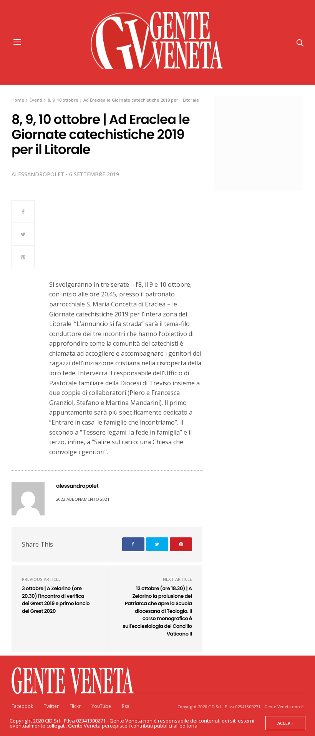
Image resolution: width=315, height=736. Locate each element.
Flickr (75, 706)
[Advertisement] (268, 142)
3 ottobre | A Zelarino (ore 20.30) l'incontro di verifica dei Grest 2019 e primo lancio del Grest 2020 (56, 600)
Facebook (22, 706)
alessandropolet (38, 174)
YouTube (101, 706)
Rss (125, 706)
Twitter (51, 706)
